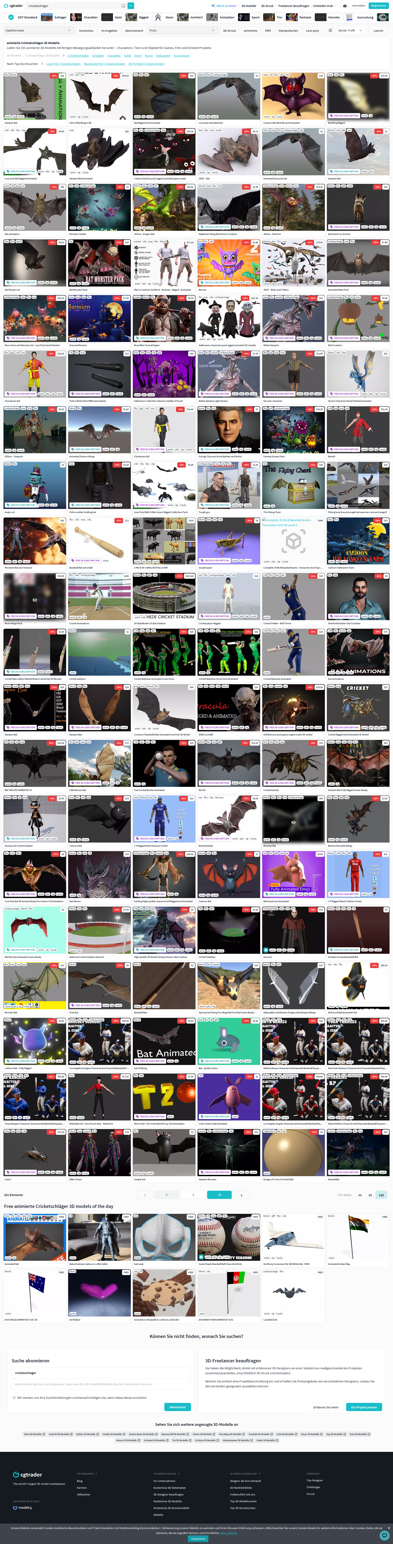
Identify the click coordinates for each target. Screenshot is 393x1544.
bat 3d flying (140, 1068)
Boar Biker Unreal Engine (147, 345)
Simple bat (139, 1179)
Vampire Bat (11, 122)
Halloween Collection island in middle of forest (158, 400)
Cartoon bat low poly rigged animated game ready (160, 178)
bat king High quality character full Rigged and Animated (163, 901)
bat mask (138, 1263)
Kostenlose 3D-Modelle (168, 1501)
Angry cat (10, 512)
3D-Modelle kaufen (165, 1473)
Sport (138, 55)
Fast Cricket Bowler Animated (149, 790)
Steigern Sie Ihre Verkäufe (245, 1481)
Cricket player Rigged (210, 623)
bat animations (336, 678)
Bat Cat (202, 289)
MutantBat (333, 1179)
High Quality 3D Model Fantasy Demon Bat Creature (160, 956)
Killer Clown (75, 1179)
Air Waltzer (74, 1319)
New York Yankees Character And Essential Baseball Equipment (360, 1068)
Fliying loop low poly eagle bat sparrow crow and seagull (357, 512)
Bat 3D (202, 790)
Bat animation (12, 234)
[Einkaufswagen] (345, 5)
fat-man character (272, 400)
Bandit (331, 456)
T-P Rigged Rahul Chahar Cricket (344, 901)
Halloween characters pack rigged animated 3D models (227, 345)
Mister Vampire (271, 345)
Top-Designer (315, 1480)
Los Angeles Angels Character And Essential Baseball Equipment (296, 1123)
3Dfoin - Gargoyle (14, 456)
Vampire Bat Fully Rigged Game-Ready (348, 790)
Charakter (114, 55)
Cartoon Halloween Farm (341, 567)
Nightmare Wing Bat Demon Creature (218, 234)
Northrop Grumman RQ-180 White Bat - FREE (286, 1263)
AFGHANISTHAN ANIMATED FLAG (216, 1319)
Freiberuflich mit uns (242, 1494)
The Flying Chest (272, 512)
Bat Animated (206, 845)
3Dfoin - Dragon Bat (144, 234)
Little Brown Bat (77, 790)
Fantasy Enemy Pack (274, 456)
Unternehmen (85, 1473)
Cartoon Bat (75, 845)
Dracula (267, 956)
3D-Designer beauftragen (169, 1494)
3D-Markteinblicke (241, 1488)
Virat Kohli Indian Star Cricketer (344, 623)
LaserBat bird (270, 1319)
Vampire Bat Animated (81, 178)
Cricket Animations (79, 623)
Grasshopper (205, 567)
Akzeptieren (198, 1539)
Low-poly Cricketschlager (63, 64)
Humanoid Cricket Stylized (19, 845)
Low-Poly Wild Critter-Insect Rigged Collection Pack (161, 512)
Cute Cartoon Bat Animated (213, 1123)
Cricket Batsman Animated (277, 678)
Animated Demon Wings (82, 456)
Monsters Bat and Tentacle (18, 567)
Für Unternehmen (164, 1481)
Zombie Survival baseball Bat (343, 956)
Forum (311, 1494)
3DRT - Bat (204, 178)
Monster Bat (269, 845)
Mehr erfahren (228, 1533)
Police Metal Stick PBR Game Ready (87, 400)
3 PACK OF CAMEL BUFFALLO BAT (151, 567)
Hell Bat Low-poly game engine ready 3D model (287, 734)
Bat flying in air (12, 289)
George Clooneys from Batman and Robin (220, 456)
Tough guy (204, 512)
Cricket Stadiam (207, 956)
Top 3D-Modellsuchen (243, 1501)
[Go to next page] (219, 1195)
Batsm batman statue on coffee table (88, 1263)
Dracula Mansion (78, 345)
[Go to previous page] (167, 1195)
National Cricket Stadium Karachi (86, 956)
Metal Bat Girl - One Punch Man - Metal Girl (91, 1123)
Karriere (82, 1488)
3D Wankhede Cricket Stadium (150, 623)
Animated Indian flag (339, 1263)
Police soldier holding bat (82, 512)
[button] (123, 5)
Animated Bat (12, 1263)
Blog (79, 1481)
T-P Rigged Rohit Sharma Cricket (151, 845)
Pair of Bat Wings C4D (80, 122)
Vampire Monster (207, 1179)
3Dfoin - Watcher (272, 234)
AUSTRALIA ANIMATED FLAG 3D (21, 1319)
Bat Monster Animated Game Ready (23, 956)
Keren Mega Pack (13, 623)
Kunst (149, 55)
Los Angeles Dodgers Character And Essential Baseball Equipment (103, 1068)
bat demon (75, 901)
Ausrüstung (182, 55)
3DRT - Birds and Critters (276, 289)
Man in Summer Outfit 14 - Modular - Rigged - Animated (162, 289)
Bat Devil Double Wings (340, 845)
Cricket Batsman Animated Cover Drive (154, 678)
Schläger (98, 55)
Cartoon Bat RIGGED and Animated (281, 122)
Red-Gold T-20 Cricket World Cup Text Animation (159, 1123)
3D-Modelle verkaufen (243, 1473)
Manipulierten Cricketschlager (104, 64)
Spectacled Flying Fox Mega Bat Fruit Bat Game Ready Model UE (231, 1012)
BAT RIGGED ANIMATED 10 (18, 790)
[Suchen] (131, 5)
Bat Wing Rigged (336, 122)
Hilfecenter (83, 1494)
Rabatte (158, 1515)
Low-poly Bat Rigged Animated (21, 178)
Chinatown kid (12, 400)
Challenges (313, 1487)
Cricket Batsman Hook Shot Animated (218, 678)
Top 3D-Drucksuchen (242, 1508)
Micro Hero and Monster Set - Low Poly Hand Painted (32, 345)
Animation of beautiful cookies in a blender (156, 1319)
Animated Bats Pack (338, 289)
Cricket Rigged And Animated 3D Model (348, 734)
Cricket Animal (271, 790)
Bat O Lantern (335, 345)
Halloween (163, 55)
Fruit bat (73, 1012)
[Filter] (330, 30)
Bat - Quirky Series (208, 1068)
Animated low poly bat (275, 178)
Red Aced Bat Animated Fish (342, 1012)
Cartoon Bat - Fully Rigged (18, 1068)
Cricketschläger (78, 55)
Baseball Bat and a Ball (81, 567)
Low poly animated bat (211, 122)
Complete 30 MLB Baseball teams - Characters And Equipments (295, 567)
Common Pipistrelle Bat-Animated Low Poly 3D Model (162, 734)
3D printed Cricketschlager (146, 64)
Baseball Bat (140, 1012)
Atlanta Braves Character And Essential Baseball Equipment (294, 1068)
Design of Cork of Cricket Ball (278, 1179)
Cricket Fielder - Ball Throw (277, 623)
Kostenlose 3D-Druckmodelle (171, 1508)
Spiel (127, 55)
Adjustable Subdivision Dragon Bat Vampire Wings (289, 1012)
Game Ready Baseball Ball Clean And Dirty (220, 1263)
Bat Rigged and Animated (147, 122)
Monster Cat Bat (77, 234)
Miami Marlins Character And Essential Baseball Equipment (358, 1123)
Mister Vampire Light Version (213, 400)
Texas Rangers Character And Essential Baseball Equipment (35, 1123)
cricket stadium (77, 678)
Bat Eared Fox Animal (339, 234)
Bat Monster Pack (78, 289)
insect (8, 1179)
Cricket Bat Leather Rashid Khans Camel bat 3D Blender (33, 678)
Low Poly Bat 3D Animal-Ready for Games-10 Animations (34, 901)
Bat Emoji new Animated (276, 901)
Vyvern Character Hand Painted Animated (349, 400)
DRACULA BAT (206, 734)
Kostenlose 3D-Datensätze (170, 1488)
